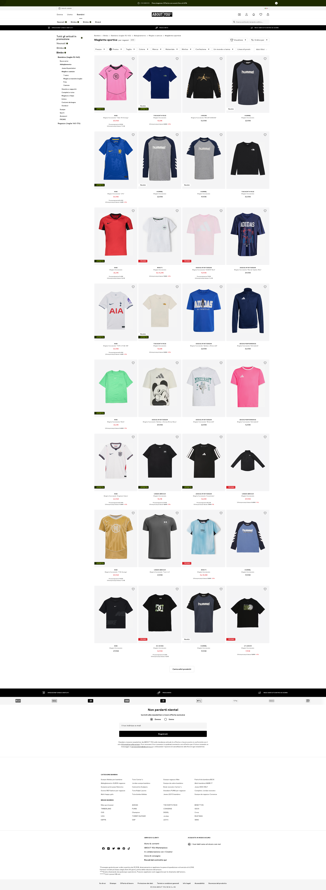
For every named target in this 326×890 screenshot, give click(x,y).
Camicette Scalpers (140, 787)
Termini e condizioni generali (168, 883)
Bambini (80, 14)
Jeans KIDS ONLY (201, 787)
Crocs (197, 812)
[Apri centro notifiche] (253, 14)
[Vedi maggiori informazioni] (115, 128)
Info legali (187, 883)
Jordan (166, 816)
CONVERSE (167, 809)
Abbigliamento (140, 36)
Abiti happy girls (107, 794)
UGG (103, 816)
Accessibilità (199, 883)
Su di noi (102, 883)
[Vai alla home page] (114, 839)
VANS (197, 820)
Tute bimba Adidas (139, 794)
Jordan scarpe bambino (141, 783)
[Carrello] (267, 14)
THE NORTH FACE (170, 805)
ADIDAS (135, 805)
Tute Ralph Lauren (139, 791)
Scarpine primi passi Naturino (112, 787)
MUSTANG (199, 816)
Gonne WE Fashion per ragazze (113, 791)
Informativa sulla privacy (130, 744)
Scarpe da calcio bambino (173, 783)
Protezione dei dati (145, 883)
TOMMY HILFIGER (139, 816)
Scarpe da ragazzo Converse (206, 794)
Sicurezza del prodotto (217, 883)
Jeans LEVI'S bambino (171, 794)
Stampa (113, 883)
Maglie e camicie (155, 36)
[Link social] (103, 848)
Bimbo (105, 36)
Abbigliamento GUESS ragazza (113, 783)
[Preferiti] (260, 14)
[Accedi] (246, 14)
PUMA (134, 809)
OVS (102, 812)
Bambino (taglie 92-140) (121, 36)
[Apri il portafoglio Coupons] (239, 14)
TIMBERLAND (106, 809)
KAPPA (103, 820)
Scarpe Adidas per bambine (111, 779)
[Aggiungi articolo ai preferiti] (133, 58)
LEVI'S (165, 820)
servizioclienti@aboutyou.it (142, 747)
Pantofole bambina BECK (204, 779)
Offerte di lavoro (127, 883)
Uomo (70, 14)
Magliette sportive (173, 36)
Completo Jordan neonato (205, 791)
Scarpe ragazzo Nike (171, 779)
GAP (133, 820)
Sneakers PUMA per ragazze (174, 791)
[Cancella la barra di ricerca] (267, 22)
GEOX (197, 809)
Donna (60, 14)
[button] (238, 40)
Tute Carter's (137, 779)
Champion (136, 812)
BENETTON (199, 805)
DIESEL (166, 812)
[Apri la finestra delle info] (276, 3)
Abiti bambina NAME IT (204, 783)
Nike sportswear (107, 805)
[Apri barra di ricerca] (233, 22)
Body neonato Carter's (172, 787)
